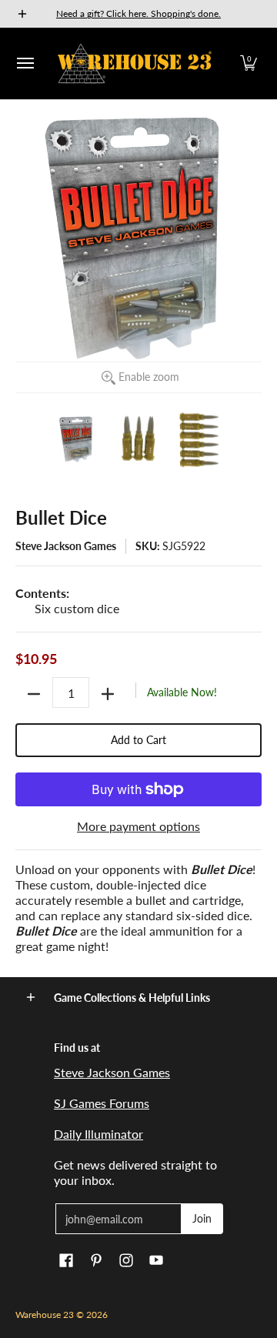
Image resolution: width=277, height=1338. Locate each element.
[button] (248, 63)
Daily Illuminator (98, 1133)
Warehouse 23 (44, 1314)
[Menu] (24, 63)
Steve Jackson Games (65, 545)
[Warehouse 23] (135, 63)
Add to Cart (138, 739)
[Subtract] (33, 694)
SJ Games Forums (101, 1103)
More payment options (138, 826)
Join (202, 1218)
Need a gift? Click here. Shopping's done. (138, 13)
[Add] (107, 694)
